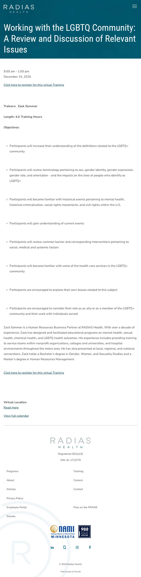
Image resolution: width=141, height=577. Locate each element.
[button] (134, 6)
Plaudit (77, 571)
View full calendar (16, 416)
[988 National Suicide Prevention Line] (84, 531)
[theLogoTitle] (19, 9)
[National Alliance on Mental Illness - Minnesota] (62, 531)
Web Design (65, 571)
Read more (11, 408)
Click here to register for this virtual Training (34, 85)
